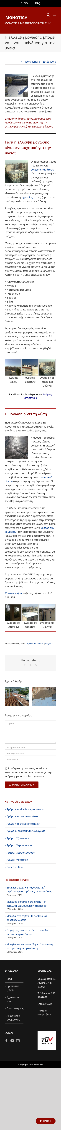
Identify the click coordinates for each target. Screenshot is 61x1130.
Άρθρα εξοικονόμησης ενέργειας (26, 830)
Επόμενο (48, 61)
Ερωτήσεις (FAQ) (13, 988)
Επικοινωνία (45, 1003)
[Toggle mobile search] (48, 14)
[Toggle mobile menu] (54, 14)
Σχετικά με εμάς (13, 999)
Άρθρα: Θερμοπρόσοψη (21, 852)
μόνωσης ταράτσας (42, 169)
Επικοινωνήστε (13, 593)
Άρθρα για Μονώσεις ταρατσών (25, 809)
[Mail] (18, 1040)
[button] (7, 696)
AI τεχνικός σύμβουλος (13, 1017)
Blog (9, 978)
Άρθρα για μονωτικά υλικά (22, 816)
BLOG (24, 3)
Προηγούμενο (32, 61)
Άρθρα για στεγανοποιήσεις (23, 823)
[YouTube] (12, 1040)
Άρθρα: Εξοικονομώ (18, 838)
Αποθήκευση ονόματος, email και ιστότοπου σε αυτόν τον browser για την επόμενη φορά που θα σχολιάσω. (28, 772)
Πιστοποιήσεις (14, 1008)
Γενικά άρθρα (15, 867)
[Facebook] (6, 1040)
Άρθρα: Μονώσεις (35, 643)
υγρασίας (27, 197)
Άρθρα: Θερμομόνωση (20, 845)
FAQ (37, 3)
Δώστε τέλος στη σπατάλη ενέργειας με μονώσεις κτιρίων (17, 704)
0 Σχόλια (49, 643)
